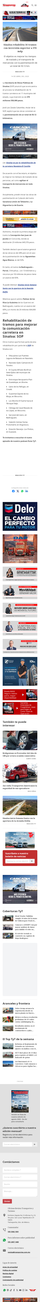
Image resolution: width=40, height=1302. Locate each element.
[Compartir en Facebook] (13, 491)
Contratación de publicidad (13, 1280)
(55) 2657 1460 (13, 1242)
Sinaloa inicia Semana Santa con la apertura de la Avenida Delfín (20, 288)
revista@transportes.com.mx (19, 1252)
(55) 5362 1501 (13, 1232)
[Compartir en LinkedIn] (26, 491)
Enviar (7, 1201)
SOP (29, 345)
